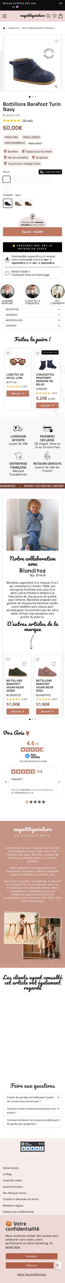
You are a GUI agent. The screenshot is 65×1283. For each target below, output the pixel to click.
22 (32, 179)
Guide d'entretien (13, 1187)
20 (15, 179)
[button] (57, 685)
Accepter (31, 1256)
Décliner (31, 1265)
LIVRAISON (11, 325)
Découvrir (16, 393)
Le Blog (7, 1174)
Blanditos (13, 28)
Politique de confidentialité (18, 1212)
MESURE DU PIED (14, 320)
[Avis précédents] (5, 782)
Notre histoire (11, 1168)
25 (6, 189)
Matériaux (11, 315)
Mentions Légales (13, 1205)
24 (49, 179)
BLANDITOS (11, 115)
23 (40, 179)
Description (12, 309)
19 (6, 179)
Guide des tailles (12, 1180)
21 (23, 179)
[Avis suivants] (59, 782)
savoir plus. (13, 1247)
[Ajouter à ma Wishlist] (56, 41)
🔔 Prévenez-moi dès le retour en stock (32, 247)
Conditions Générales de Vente (20, 1199)
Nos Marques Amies (14, 1193)
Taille (32, 171)
